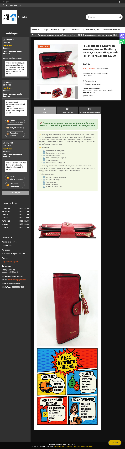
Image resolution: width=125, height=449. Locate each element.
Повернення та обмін (111, 30)
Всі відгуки (15, 193)
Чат (116, 443)
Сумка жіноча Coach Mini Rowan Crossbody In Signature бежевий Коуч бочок (16, 166)
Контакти (75, 30)
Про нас (65, 30)
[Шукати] (120, 17)
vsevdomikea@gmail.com (16, 280)
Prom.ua (74, 444)
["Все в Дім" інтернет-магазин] (9, 17)
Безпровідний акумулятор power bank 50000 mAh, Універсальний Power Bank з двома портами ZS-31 (15, 107)
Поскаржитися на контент (63, 446)
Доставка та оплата (91, 30)
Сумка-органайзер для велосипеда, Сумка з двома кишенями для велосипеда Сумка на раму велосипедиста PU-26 (15, 68)
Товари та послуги (49, 30)
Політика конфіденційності (83, 446)
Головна (35, 30)
